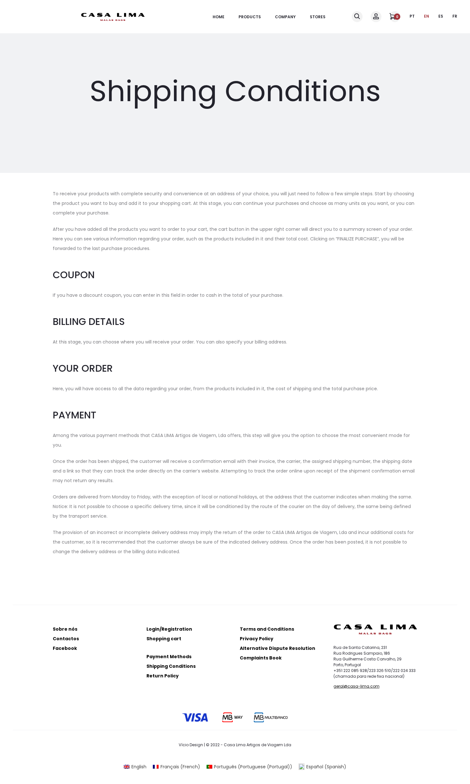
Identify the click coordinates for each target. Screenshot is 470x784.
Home (218, 17)
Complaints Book (261, 658)
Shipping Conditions (171, 666)
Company (285, 17)
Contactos (66, 638)
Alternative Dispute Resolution (277, 648)
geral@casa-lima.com (356, 686)
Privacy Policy (256, 638)
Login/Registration (169, 629)
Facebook (65, 648)
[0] (392, 16)
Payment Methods (169, 656)
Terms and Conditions (267, 629)
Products (250, 17)
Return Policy (162, 676)
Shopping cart (163, 638)
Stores (317, 17)
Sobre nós (65, 629)
